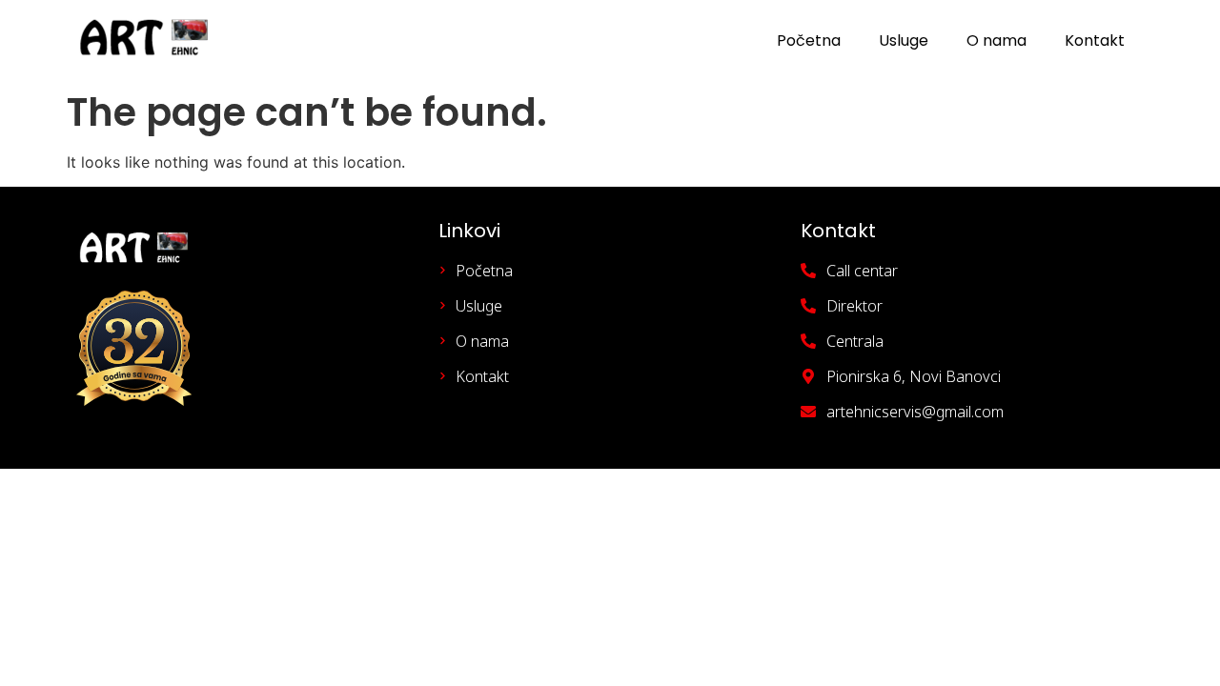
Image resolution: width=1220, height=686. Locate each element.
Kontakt (1095, 40)
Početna (809, 40)
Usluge (903, 40)
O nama (996, 40)
